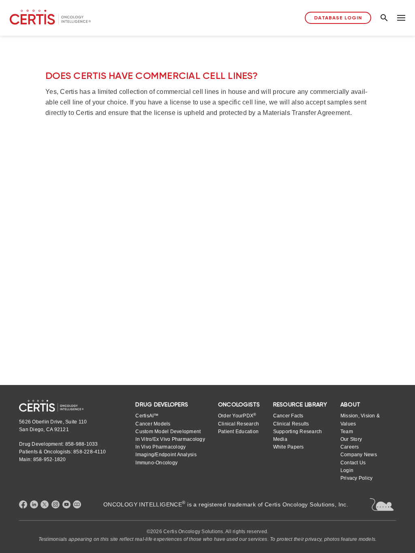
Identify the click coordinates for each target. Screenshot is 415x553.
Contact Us (353, 463)
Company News (358, 454)
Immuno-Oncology (156, 463)
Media (280, 439)
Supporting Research (297, 431)
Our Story (351, 439)
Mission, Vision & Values (360, 419)
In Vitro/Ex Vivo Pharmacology (170, 439)
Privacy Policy (356, 478)
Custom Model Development (168, 431)
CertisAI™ (146, 416)
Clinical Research (238, 424)
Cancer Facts (288, 416)
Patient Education (238, 431)
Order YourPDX (237, 416)
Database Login (338, 18)
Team (346, 431)
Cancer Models (152, 424)
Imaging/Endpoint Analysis (165, 454)
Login (346, 470)
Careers (349, 447)
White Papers (288, 447)
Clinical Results (291, 424)
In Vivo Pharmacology (160, 447)
